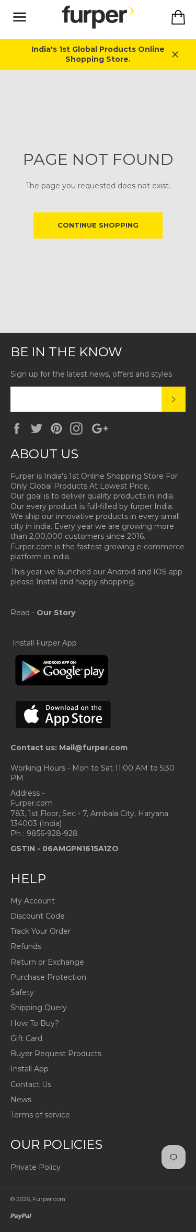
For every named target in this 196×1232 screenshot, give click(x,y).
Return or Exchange (47, 962)
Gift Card (26, 1038)
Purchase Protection (48, 977)
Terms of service (40, 1115)
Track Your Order (40, 931)
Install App (29, 1068)
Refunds (25, 946)
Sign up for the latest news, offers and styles (91, 374)
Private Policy (35, 1167)
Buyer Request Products (55, 1053)
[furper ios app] (64, 737)
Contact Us (30, 1084)
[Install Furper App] (62, 683)
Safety (22, 992)
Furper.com (48, 1199)
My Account (32, 901)
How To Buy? (34, 1023)
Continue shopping (98, 225)
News (20, 1099)
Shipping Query (38, 1007)
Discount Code (37, 916)
